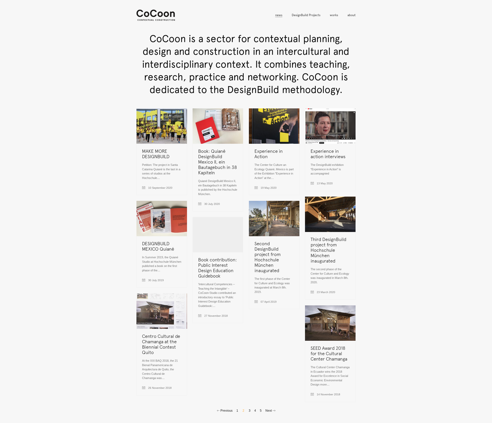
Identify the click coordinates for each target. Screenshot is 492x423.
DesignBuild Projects (306, 15)
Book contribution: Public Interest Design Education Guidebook (217, 267)
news (278, 15)
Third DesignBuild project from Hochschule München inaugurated (328, 250)
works (334, 15)
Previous (226, 410)
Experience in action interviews (328, 153)
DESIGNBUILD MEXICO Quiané (158, 246)
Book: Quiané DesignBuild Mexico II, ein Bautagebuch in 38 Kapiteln (217, 161)
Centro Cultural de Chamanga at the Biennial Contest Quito (161, 344)
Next (269, 410)
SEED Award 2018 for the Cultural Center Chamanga (329, 353)
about (351, 15)
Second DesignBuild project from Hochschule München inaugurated (267, 257)
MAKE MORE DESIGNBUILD (156, 153)
